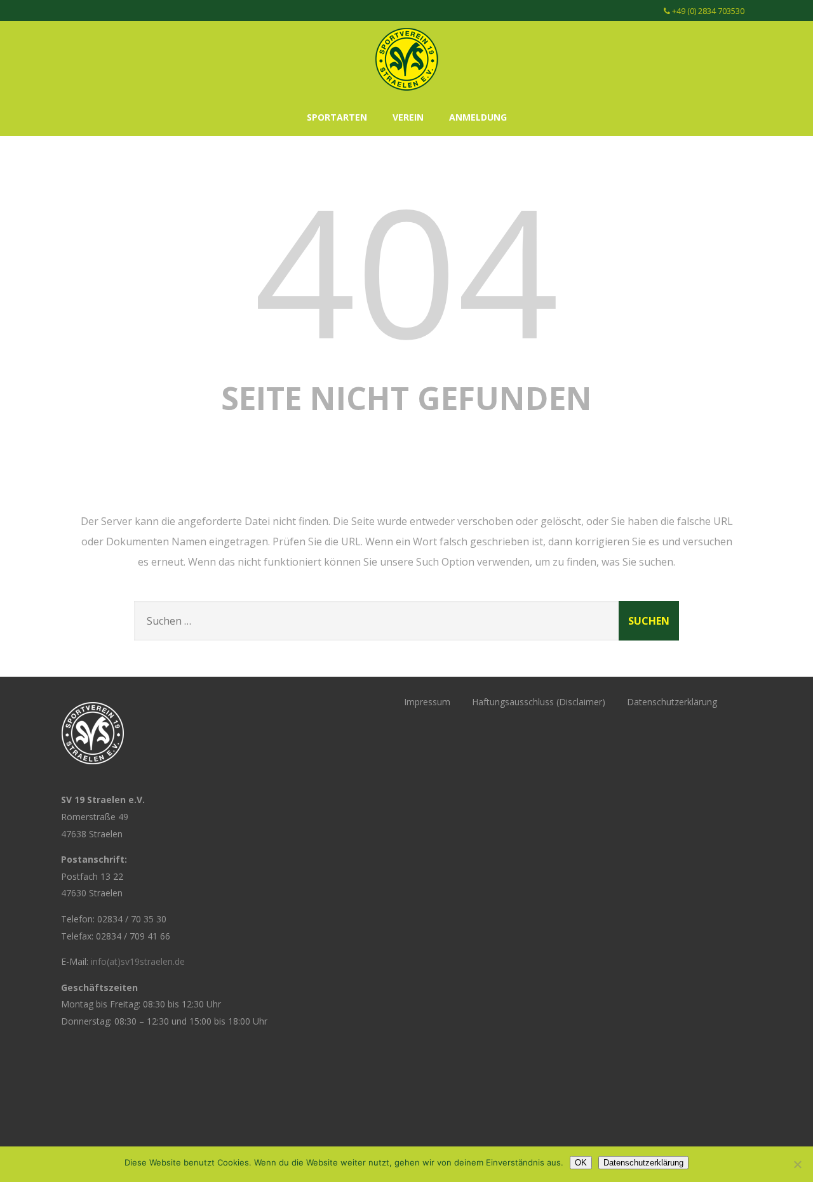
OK (581, 1162)
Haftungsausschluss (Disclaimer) (538, 702)
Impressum (427, 702)
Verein (408, 117)
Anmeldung (478, 117)
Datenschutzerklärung (672, 702)
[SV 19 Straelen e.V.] (406, 93)
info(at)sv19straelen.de (138, 961)
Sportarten (337, 117)
